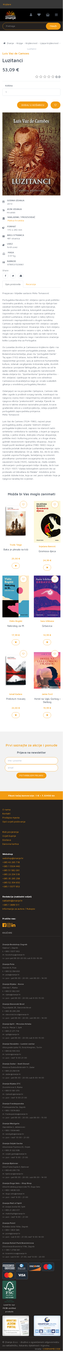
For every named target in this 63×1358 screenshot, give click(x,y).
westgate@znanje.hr (14, 1134)
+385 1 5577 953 (11, 886)
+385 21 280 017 (12, 1210)
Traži (53, 26)
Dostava (6, 839)
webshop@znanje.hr (12, 858)
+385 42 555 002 (12, 1051)
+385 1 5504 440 (11, 866)
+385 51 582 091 (11, 870)
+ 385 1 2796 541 (12, 1250)
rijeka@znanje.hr (13, 994)
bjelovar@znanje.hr (14, 1174)
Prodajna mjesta (10, 817)
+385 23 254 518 (11, 874)
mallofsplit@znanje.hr (15, 1213)
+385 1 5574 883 (12, 1110)
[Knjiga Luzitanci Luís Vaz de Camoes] (5, 276)
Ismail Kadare (15, 694)
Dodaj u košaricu (32, 105)
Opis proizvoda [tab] (12, 284)
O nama (6, 809)
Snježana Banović (47, 546)
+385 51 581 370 (11, 1090)
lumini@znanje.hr (13, 1054)
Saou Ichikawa (47, 621)
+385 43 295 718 (11, 862)
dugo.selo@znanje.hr (15, 1193)
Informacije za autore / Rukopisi (18, 908)
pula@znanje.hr (12, 974)
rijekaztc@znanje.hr (14, 1094)
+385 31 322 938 (12, 1150)
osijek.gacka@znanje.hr (16, 1154)
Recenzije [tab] (31, 284)
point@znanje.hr (12, 1233)
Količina (9, 85)
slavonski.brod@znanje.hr (17, 1014)
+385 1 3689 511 (10, 904)
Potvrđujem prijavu (31, 775)
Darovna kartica (10, 843)
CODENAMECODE (51, 1348)
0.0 (57, 77)
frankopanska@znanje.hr (16, 1114)
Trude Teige (16, 544)
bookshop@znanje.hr (15, 954)
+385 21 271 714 (11, 1031)
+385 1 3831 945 (11, 1230)
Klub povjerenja (10, 831)
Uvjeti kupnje (9, 835)
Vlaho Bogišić (15, 621)
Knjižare (6, 4)
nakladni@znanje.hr (12, 900)
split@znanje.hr (12, 1034)
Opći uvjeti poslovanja (13, 821)
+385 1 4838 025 (12, 1190)
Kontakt (6, 813)
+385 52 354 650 (11, 882)
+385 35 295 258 (11, 878)
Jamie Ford (47, 694)
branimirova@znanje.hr (16, 1253)
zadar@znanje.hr (13, 1074)
